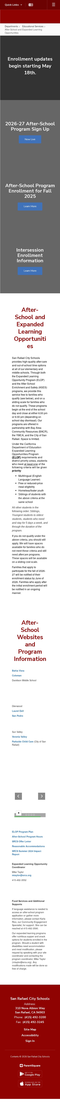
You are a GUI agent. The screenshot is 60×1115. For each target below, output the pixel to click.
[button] (13, 5)
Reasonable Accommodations (28, 846)
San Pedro (17, 715)
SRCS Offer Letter (21, 841)
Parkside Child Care (23, 741)
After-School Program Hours (27, 836)
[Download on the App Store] (30, 1083)
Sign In (30, 1041)
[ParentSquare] (30, 1065)
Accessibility (30, 1035)
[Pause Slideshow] (18, 813)
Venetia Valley (19, 736)
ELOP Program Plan (22, 831)
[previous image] (18, 796)
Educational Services (32, 26)
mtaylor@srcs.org (21, 875)
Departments (11, 26)
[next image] (42, 796)
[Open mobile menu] (53, 5)
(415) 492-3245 (33, 1022)
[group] (30, 68)
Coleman (17, 675)
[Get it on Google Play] (30, 1074)
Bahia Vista (18, 670)
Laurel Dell (18, 710)
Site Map (30, 1029)
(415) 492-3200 (35, 1017)
